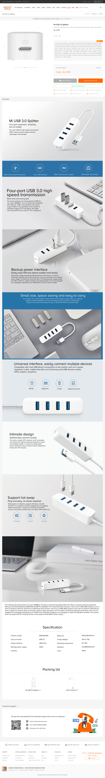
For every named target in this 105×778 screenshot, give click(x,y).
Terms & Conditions (19, 760)
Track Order (18, 1)
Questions (94, 13)
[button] (16, 67)
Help (42, 760)
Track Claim (26, 1)
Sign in (84, 1)
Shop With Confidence (33, 744)
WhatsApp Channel (59, 755)
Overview (87, 13)
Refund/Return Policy (20, 755)
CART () (99, 1)
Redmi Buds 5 (31, 757)
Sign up (89, 1)
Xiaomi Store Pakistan (8, 1)
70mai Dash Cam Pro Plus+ (34, 760)
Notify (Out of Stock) (90, 80)
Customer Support (72, 755)
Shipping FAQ (5, 757)
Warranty (4, 760)
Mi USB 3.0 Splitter (61, 67)
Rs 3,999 (66, 72)
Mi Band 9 (30, 755)
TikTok (56, 760)
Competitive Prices (13, 744)
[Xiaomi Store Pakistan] (7, 8)
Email (43, 755)
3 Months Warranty (93, 744)
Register (68, 18)
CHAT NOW (92, 758)
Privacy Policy (18, 757)
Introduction (44, 757)
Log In (61, 18)
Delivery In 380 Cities (73, 744)
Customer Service (6, 755)
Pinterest (57, 757)
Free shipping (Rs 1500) (53, 744)
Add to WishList (65, 81)
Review (101, 13)
